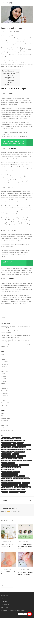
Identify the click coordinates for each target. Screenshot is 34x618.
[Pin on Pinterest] (32, 311)
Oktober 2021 (4, 400)
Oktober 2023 (4, 391)
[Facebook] (1, 614)
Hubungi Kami (4, 607)
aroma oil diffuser (20, 440)
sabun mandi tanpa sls (7, 480)
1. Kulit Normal (9, 75)
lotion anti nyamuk (5, 418)
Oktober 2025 (4, 357)
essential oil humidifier (7, 451)
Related (7, 84)
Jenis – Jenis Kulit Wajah (9, 73)
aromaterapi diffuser (6, 442)
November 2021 (5, 398)
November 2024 (5, 364)
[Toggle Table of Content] (16, 71)
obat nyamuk (4, 420)
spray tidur (22, 491)
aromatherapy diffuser (18, 442)
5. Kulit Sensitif (9, 82)
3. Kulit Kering (9, 79)
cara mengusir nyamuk (7, 449)
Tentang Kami (4, 595)
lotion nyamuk (15, 454)
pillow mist (21, 476)
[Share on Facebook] (27, 311)
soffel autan (4, 491)
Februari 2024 (4, 383)
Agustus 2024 (4, 371)
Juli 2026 (3, 354)
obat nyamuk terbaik (23, 465)
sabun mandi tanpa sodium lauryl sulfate (11, 482)
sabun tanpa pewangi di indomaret (10, 485)
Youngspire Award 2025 (7, 430)
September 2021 (5, 403)
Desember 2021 (5, 395)
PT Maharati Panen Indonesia (8, 610)
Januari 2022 (4, 393)
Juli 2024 (3, 374)
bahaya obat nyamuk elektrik (24, 445)
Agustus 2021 (4, 405)
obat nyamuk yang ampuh (8, 469)
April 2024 (3, 381)
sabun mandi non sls (7, 478)
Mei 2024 (3, 379)
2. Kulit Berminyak (10, 77)
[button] (31, 317)
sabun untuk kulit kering (7, 487)
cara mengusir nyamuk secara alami (22, 449)
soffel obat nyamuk (13, 491)
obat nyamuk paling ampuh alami (9, 465)
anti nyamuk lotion (16, 438)
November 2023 (5, 388)
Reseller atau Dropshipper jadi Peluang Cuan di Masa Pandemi (25, 546)
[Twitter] (6, 614)
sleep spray (21, 489)
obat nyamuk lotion (17, 460)
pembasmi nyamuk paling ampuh (9, 474)
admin (6, 32)
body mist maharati (6, 447)
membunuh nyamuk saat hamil (9, 456)
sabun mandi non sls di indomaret (21, 478)
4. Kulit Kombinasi (10, 80)
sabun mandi (4, 425)
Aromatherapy (4, 413)
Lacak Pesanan (5, 604)
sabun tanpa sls (23, 485)
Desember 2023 (5, 386)
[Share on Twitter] (30, 311)
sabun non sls (26, 482)
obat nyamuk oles (5, 423)
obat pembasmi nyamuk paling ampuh (10, 471)
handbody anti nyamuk (19, 451)
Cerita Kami (4, 601)
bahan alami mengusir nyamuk (9, 445)
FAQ (2, 598)
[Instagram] (4, 614)
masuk (9, 511)
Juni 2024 (3, 376)
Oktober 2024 (4, 366)
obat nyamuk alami (6, 460)
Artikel (7, 311)
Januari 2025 (4, 362)
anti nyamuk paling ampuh (8, 440)
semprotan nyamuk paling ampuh (9, 489)
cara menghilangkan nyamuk (19, 447)
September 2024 (5, 369)
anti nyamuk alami (6, 438)
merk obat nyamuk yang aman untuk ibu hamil (12, 458)
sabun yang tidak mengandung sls (22, 487)
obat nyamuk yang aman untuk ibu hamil (11, 467)
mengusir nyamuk (22, 456)
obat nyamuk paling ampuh (8, 462)
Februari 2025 (4, 359)
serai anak (3, 428)
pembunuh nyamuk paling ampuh (9, 476)
